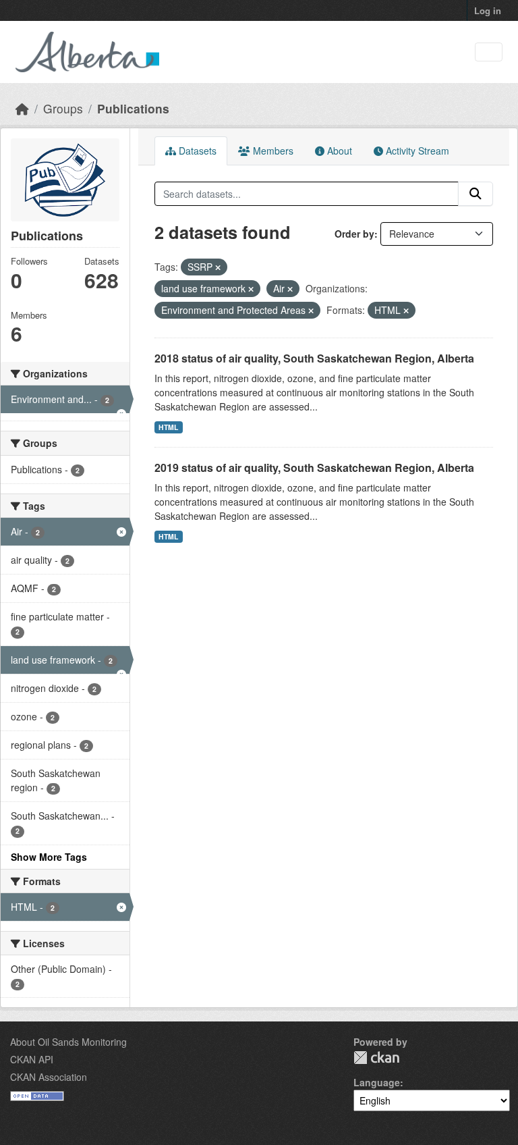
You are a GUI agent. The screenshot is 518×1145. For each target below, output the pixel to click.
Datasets (196, 150)
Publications (133, 108)
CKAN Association (48, 1077)
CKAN (376, 1057)
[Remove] (218, 267)
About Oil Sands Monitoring (68, 1041)
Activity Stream (416, 150)
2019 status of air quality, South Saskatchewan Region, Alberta (314, 467)
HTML (168, 427)
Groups (63, 108)
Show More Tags (49, 856)
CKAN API (31, 1059)
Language (376, 1082)
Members (271, 150)
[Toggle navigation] (488, 52)
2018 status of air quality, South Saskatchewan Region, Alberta (314, 358)
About (338, 150)
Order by (354, 233)
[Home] (22, 108)
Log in (487, 10)
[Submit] (475, 194)
